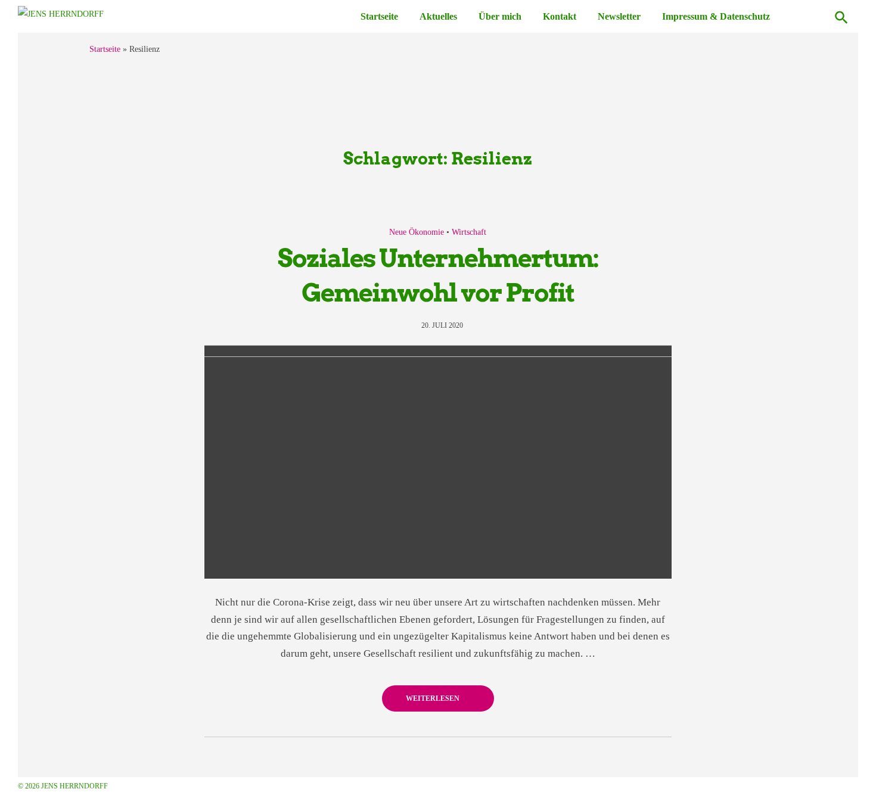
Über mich (500, 16)
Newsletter (619, 16)
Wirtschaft (469, 232)
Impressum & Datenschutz (716, 16)
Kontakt (559, 16)
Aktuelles (438, 16)
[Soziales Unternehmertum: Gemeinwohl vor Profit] (438, 462)
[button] (841, 16)
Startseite (379, 16)
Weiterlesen (433, 698)
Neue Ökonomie (416, 232)
